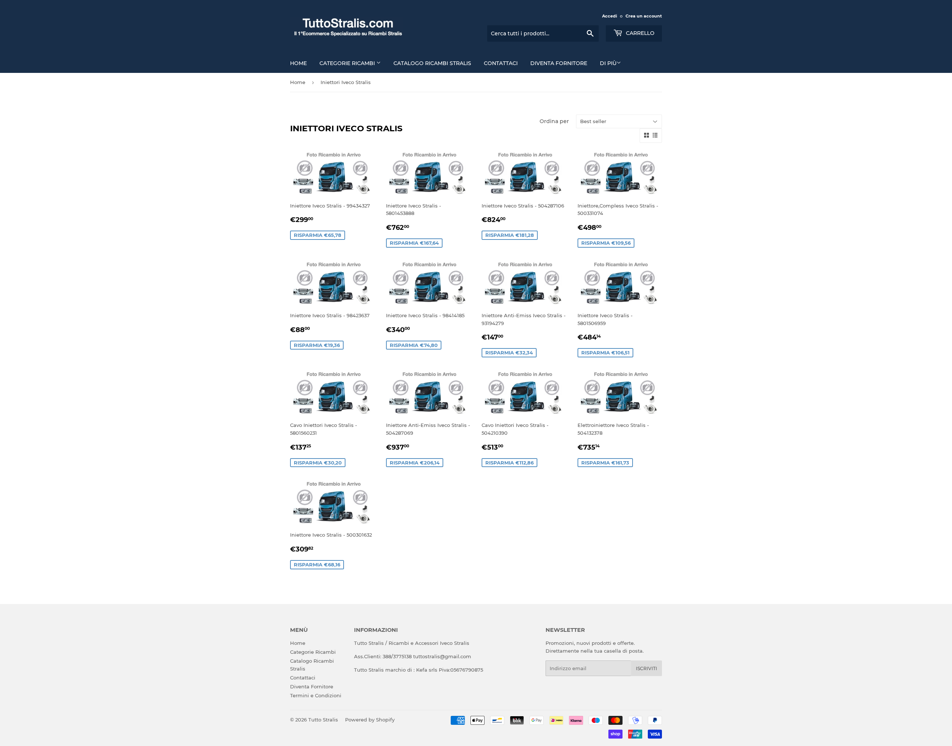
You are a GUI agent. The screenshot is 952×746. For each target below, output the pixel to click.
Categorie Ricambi (347, 63)
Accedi (609, 16)
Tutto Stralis (323, 720)
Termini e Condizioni (315, 695)
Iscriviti (646, 668)
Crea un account (643, 16)
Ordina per (554, 121)
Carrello (639, 33)
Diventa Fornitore (558, 63)
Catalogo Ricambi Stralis (432, 63)
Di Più (608, 63)
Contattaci (501, 63)
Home (298, 63)
